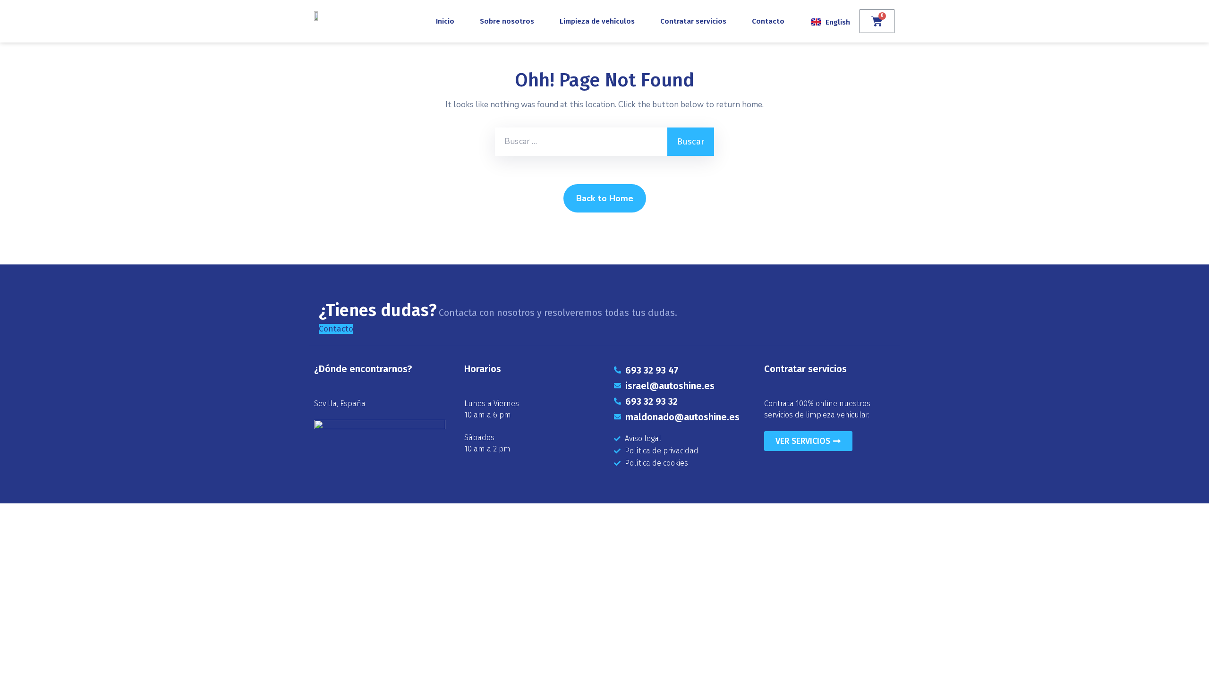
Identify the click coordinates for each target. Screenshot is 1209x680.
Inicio (445, 21)
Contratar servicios (693, 21)
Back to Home (604, 198)
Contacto (768, 21)
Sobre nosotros (507, 21)
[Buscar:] (581, 142)
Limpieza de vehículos (597, 21)
